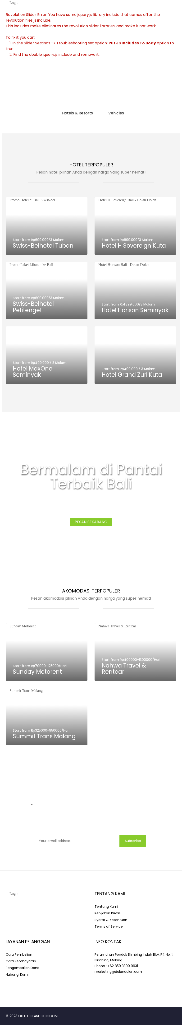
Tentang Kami (106, 906)
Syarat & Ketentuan (111, 919)
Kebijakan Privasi (108, 913)
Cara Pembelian (19, 954)
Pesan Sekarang (91, 522)
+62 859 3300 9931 (123, 966)
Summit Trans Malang (44, 736)
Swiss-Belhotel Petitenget (33, 307)
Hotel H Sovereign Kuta (134, 245)
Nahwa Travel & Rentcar (124, 669)
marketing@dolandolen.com (118, 971)
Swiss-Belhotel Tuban (43, 245)
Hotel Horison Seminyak (135, 310)
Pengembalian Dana (22, 967)
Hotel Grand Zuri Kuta (132, 375)
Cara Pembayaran (21, 961)
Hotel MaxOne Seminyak (32, 372)
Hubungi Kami (17, 974)
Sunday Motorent (37, 672)
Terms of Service (109, 926)
